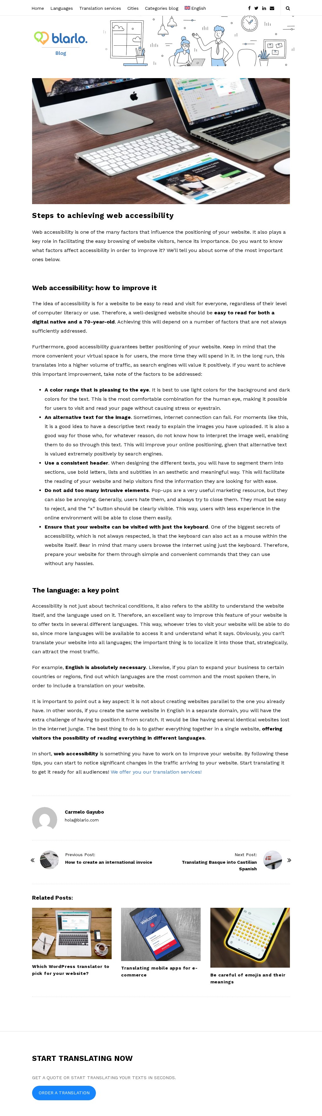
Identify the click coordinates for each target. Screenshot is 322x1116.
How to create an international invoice (108, 862)
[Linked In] (264, 7)
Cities (133, 8)
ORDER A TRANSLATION (64, 1092)
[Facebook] (249, 7)
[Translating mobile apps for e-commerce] (161, 934)
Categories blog (161, 8)
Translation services (100, 8)
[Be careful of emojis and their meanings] (250, 938)
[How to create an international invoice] (49, 859)
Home (37, 8)
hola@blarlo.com (82, 820)
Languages (61, 8)
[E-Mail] (272, 7)
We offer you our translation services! (156, 772)
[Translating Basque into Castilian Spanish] (272, 859)
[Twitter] (256, 7)
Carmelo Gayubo (84, 812)
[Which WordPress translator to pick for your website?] (72, 933)
